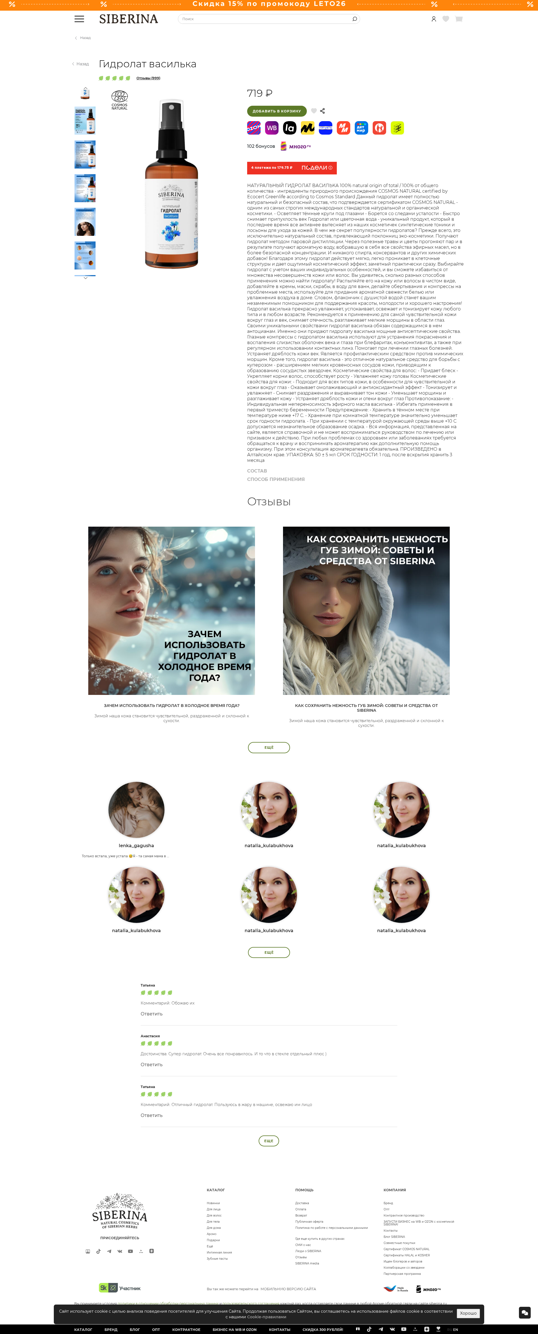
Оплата (300, 1209)
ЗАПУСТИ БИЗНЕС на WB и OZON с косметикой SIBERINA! (419, 1223)
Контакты (391, 1230)
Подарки (213, 1240)
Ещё (210, 1246)
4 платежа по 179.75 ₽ (272, 168)
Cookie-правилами (266, 1316)
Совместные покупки (399, 1243)
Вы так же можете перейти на (261, 1289)
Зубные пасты (217, 1259)
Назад (85, 38)
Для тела (213, 1222)
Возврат (301, 1215)
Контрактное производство (404, 1215)
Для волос (214, 1215)
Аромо (211, 1234)
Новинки (213, 1203)
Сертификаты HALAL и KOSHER (407, 1255)
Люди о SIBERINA (308, 1251)
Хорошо (468, 1313)
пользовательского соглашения (250, 1303)
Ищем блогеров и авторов (403, 1261)
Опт (386, 1209)
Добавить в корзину (277, 111)
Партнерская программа (402, 1274)
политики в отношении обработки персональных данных (168, 1303)
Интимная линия (219, 1252)
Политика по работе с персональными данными (331, 1228)
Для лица (214, 1209)
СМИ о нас (303, 1245)
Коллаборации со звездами (404, 1268)
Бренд (388, 1203)
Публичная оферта (309, 1222)
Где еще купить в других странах (319, 1239)
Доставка (302, 1203)
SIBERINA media (307, 1263)
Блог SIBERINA (394, 1237)
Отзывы (301, 1257)
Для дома (214, 1228)
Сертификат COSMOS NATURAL (407, 1249)
